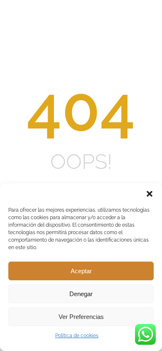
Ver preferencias (81, 316)
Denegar (81, 293)
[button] (149, 194)
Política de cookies (76, 336)
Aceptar (81, 270)
